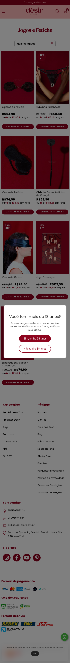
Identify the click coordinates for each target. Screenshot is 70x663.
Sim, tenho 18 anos (35, 338)
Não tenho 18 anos (34, 348)
